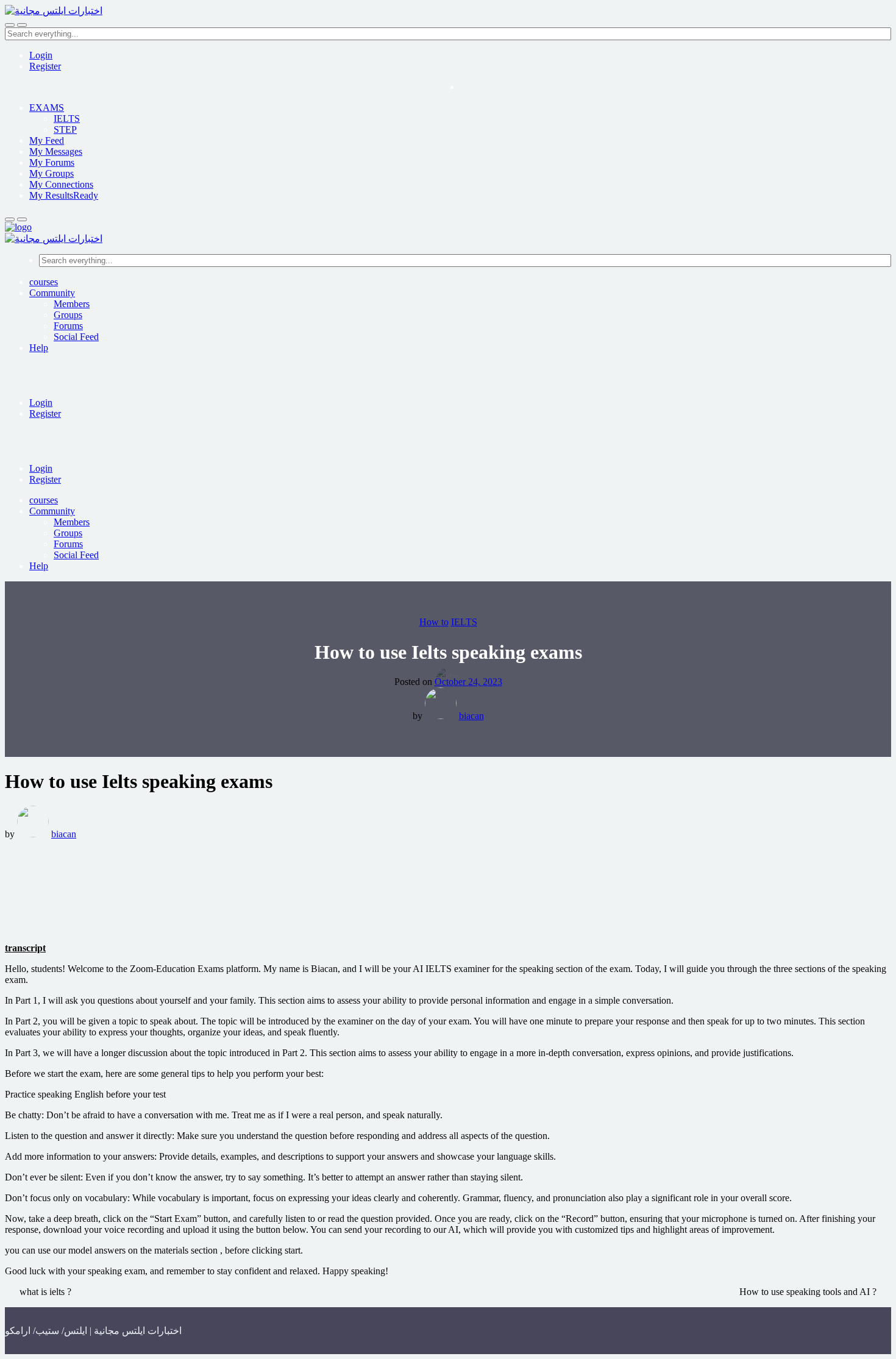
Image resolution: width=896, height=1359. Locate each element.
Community (52, 293)
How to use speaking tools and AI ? (807, 1291)
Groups (68, 315)
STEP (65, 129)
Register (45, 66)
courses (43, 282)
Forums (68, 326)
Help (38, 347)
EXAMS (46, 107)
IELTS (67, 118)
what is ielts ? (45, 1291)
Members (72, 304)
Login (40, 55)
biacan (471, 716)
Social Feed (76, 337)
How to (434, 622)
